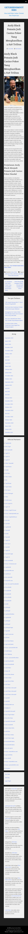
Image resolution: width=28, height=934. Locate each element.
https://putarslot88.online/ (12, 657)
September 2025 (9, 338)
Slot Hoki (7, 774)
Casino (12, 272)
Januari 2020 (8, 429)
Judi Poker (16, 273)
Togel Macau (8, 466)
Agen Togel (8, 781)
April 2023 (7, 363)
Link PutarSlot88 (9, 661)
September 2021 (9, 410)
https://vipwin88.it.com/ (11, 761)
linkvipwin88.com (9, 704)
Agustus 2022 (8, 385)
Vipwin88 (7, 530)
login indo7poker (9, 644)
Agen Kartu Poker (9, 681)
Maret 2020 (8, 426)
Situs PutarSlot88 (9, 664)
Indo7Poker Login (9, 738)
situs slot (7, 520)
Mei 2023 (7, 360)
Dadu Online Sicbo (9, 728)
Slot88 (6, 470)
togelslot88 (8, 527)
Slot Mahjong (8, 654)
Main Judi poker (15, 275)
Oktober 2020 (8, 420)
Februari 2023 (8, 369)
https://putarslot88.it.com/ (12, 765)
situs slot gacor (9, 748)
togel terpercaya (9, 634)
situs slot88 (8, 758)
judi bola (7, 637)
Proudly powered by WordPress (13, 930)
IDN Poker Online (9, 734)
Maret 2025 (8, 341)
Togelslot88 (8, 443)
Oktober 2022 (8, 379)
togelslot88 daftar (9, 614)
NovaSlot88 (8, 590)
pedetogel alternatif (10, 806)
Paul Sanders (18, 48)
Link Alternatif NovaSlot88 (12, 584)
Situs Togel (8, 446)
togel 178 (7, 507)
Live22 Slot (14, 788)
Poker (15, 272)
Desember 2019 (9, 432)
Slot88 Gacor (8, 500)
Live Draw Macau (9, 641)
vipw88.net (8, 574)
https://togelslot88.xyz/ (11, 517)
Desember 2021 (9, 401)
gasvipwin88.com (9, 570)
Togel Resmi (8, 483)
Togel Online (8, 486)
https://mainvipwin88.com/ (12, 513)
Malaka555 (7, 708)
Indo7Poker (8, 667)
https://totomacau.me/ (11, 564)
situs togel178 (8, 503)
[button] (26, 2)
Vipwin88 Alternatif (10, 711)
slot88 (6, 604)
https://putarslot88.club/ (11, 647)
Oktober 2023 (8, 353)
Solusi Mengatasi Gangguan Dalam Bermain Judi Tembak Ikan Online (18, 285)
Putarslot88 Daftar (10, 741)
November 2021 (9, 404)
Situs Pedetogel (9, 493)
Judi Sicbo (7, 731)
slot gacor (7, 768)
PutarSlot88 (8, 600)
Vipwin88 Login (9, 554)
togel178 (7, 453)
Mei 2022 (7, 394)
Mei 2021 (7, 413)
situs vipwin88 (8, 450)
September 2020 (9, 423)
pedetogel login (9, 627)
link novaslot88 (9, 560)
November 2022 (9, 375)
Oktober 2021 (8, 407)
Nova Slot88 (8, 587)
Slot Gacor (7, 490)
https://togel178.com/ (10, 510)
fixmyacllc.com (9, 580)
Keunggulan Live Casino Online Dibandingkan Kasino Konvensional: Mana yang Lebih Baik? (14, 313)
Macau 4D (7, 671)
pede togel (7, 818)
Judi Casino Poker (9, 273)
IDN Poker (7, 684)
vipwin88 (7, 523)
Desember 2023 (9, 347)
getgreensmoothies (14, 8)
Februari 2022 (8, 398)
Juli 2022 (7, 388)
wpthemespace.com (18, 931)
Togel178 (7, 540)
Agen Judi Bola (8, 755)
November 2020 (9, 416)
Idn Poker (7, 473)
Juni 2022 (7, 391)
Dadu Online (8, 677)
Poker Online (8, 476)
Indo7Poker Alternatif (10, 688)
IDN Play (7, 777)
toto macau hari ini (16, 895)
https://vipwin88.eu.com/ (11, 751)
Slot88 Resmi (8, 651)
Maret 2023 (8, 366)
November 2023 (9, 350)
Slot (6, 480)
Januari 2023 (8, 372)
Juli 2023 (7, 357)
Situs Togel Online (9, 714)
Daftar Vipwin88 (9, 463)
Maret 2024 (8, 344)
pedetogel (7, 607)
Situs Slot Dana (9, 718)
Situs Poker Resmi (9, 674)
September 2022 (9, 382)
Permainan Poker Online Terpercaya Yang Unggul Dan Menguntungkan (12, 325)
